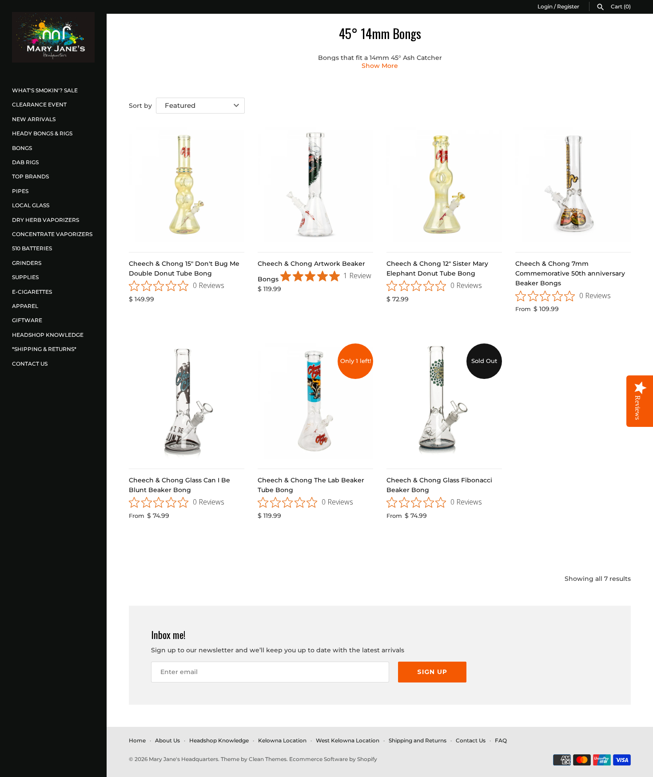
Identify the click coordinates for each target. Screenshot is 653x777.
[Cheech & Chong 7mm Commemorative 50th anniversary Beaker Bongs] (573, 184)
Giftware (27, 320)
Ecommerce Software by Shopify (333, 759)
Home (137, 740)
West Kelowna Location (347, 740)
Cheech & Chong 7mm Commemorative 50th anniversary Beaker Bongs (570, 274)
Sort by (140, 106)
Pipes (20, 191)
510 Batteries (32, 248)
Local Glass (30, 205)
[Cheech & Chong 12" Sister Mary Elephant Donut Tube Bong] (444, 184)
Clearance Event (39, 104)
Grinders (26, 263)
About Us (167, 740)
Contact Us (30, 363)
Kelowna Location (282, 740)
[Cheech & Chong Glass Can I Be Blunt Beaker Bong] (186, 401)
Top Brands (30, 176)
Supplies (25, 277)
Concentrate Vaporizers (52, 234)
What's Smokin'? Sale (45, 90)
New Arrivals (34, 119)
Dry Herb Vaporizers (45, 220)
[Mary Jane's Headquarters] (53, 37)
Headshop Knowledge (48, 334)
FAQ (501, 740)
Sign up (432, 672)
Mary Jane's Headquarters (183, 759)
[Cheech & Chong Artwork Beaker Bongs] (315, 184)
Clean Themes (268, 759)
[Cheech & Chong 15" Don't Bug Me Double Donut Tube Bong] (186, 184)
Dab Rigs (25, 162)
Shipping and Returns (417, 740)
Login (545, 6)
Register (568, 6)
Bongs (22, 148)
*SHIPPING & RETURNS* (44, 349)
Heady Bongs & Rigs (42, 133)
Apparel (25, 306)
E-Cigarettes (32, 291)
